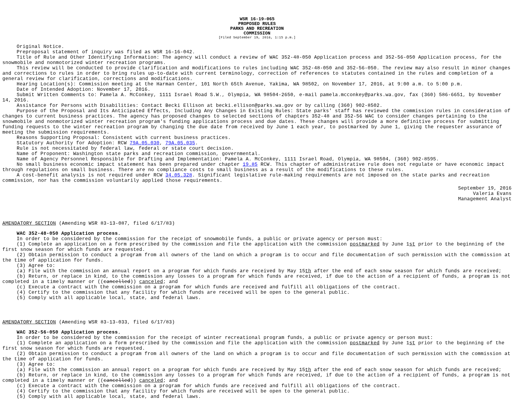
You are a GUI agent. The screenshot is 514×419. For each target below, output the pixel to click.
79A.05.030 (144, 143)
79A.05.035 (180, 143)
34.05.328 (178, 175)
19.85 (250, 164)
